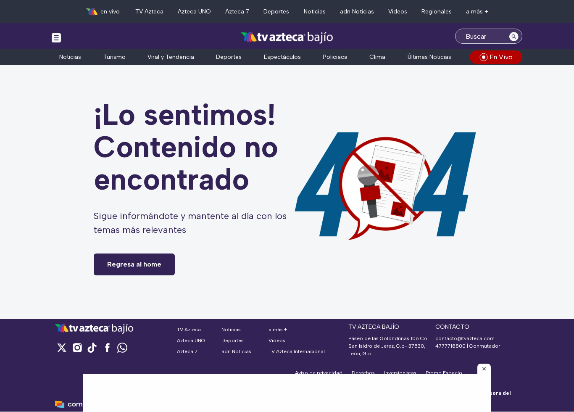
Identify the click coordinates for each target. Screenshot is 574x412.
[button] (484, 369)
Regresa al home (134, 264)
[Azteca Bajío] (287, 37)
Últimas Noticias (429, 57)
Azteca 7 (237, 11)
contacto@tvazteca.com (465, 338)
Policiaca (335, 57)
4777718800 (450, 346)
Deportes (276, 11)
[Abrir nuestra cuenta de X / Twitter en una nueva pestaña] (62, 347)
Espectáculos (282, 57)
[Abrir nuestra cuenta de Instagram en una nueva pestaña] (77, 347)
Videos (397, 11)
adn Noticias (357, 11)
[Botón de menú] (56, 37)
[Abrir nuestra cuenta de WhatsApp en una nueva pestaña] (122, 347)
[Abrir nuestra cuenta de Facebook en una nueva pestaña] (107, 347)
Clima (377, 57)
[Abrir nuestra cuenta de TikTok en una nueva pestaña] (92, 347)
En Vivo (501, 57)
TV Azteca (149, 11)
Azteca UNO (194, 11)
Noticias (315, 11)
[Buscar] (514, 36)
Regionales (436, 11)
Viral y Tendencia (170, 57)
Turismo (114, 57)
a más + (477, 11)
